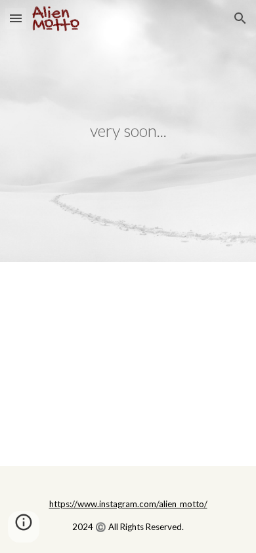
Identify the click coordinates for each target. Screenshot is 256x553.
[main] (128, 131)
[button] (16, 18)
